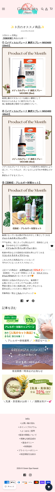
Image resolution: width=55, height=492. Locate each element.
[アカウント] (46, 9)
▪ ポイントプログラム (27, 427)
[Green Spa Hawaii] (27, 9)
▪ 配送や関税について (27, 435)
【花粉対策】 (8, 38)
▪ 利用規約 (27, 446)
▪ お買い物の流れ (27, 423)
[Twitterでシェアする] (27, 300)
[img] (42, 9)
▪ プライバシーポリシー (27, 450)
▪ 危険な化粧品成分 (27, 439)
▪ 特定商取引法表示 (27, 454)
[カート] (51, 9)
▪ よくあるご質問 (27, 431)
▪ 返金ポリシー (27, 443)
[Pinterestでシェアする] (33, 300)
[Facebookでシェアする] (22, 300)
